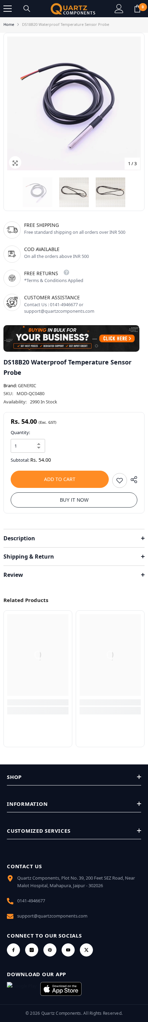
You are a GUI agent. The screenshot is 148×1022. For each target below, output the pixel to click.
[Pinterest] (49, 949)
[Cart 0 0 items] (137, 8)
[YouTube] (68, 949)
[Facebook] (13, 949)
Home (8, 24)
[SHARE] (132, 479)
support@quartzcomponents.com (52, 916)
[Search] (27, 8)
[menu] (7, 8)
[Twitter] (86, 949)
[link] (37, 702)
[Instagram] (31, 949)
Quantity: (20, 432)
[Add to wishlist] (119, 480)
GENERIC (27, 385)
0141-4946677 (31, 901)
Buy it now (74, 500)
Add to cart (59, 479)
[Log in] (119, 8)
